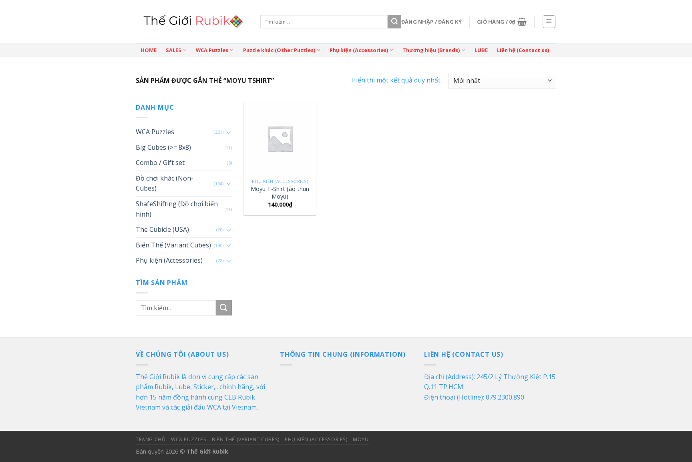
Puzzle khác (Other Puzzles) (279, 50)
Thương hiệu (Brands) (431, 50)
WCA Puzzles (212, 50)
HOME (149, 50)
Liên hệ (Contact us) (523, 50)
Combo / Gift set (160, 162)
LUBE (481, 50)
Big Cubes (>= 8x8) (163, 147)
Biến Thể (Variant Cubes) (173, 245)
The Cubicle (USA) (162, 229)
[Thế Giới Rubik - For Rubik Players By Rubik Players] (192, 21)
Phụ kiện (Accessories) (359, 50)
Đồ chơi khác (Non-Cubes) (164, 183)
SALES (173, 50)
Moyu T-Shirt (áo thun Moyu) (280, 192)
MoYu (360, 439)
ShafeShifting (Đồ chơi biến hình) (177, 209)
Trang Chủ (151, 439)
